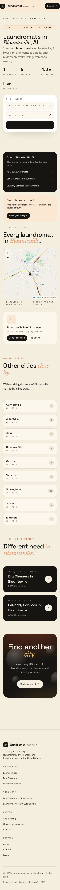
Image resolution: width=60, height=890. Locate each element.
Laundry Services (12, 783)
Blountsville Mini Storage (24, 327)
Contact (7, 829)
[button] (30, 273)
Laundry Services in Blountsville (19, 803)
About (6, 844)
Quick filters (14, 99)
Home (5, 19)
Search (52, 6)
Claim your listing (18, 215)
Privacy (6, 855)
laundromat (20, 6)
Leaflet (38, 298)
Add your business (30, 125)
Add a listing (9, 818)
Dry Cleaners (10, 778)
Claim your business (13, 824)
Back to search (30, 684)
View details (17, 338)
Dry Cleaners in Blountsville (17, 798)
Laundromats (19, 19)
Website (35, 338)
